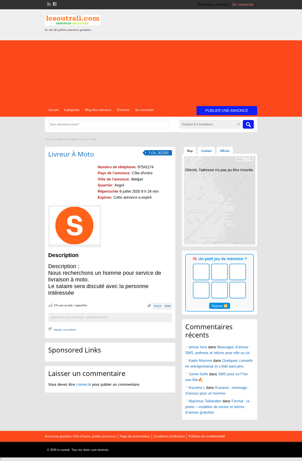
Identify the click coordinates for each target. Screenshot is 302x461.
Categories (71, 110)
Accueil (53, 110)
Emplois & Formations (66, 139)
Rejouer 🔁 (219, 306)
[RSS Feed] (48, 3)
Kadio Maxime (200, 360)
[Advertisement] (151, 71)
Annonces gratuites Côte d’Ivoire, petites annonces (80, 436)
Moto (168, 306)
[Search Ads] (248, 124)
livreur (157, 306)
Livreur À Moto (71, 154)
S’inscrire (123, 110)
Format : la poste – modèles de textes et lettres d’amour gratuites (217, 407)
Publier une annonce (226, 110)
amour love (198, 347)
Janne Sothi (198, 374)
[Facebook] (54, 3)
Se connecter (243, 4)
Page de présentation (135, 436)
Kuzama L (197, 387)
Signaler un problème (65, 329)
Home (49, 139)
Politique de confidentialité (207, 436)
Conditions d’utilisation (169, 436)
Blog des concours (98, 110)
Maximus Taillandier (205, 401)
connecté (84, 384)
